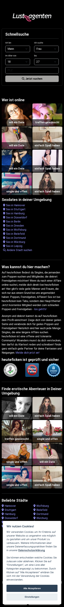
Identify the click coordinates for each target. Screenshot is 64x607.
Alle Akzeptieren (32, 588)
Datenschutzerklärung (31, 550)
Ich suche (38, 43)
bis (35, 56)
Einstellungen (32, 596)
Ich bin (8, 43)
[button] (32, 250)
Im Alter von (10, 56)
